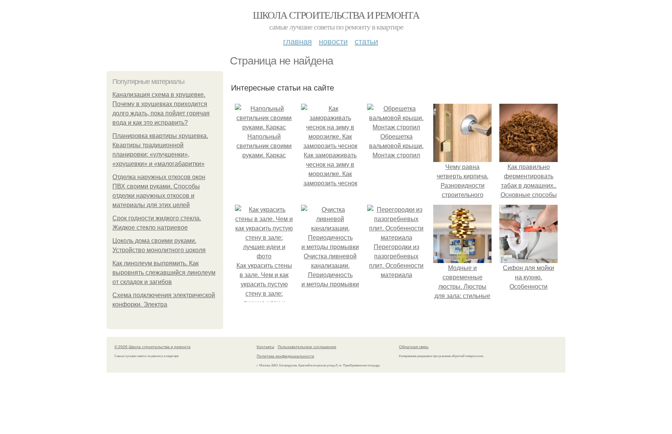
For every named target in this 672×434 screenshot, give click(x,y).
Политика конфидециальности (285, 356)
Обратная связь (414, 346)
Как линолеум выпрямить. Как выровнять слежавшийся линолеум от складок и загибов (163, 272)
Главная (297, 41)
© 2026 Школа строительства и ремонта (152, 346)
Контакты (265, 346)
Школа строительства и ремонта (336, 14)
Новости (333, 41)
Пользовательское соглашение (307, 346)
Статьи (366, 41)
